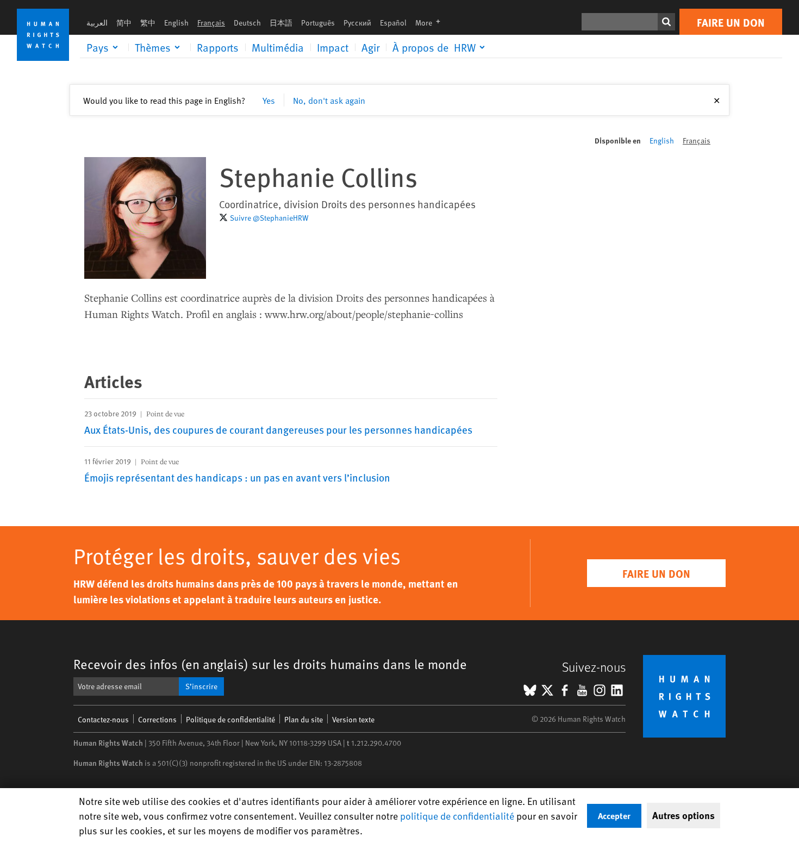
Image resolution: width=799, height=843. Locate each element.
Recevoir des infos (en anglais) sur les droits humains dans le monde (270, 664)
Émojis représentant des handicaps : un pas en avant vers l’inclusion (237, 477)
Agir (370, 47)
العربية (97, 22)
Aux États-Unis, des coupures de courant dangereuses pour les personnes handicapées (278, 429)
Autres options (683, 815)
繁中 (147, 22)
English (176, 22)
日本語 (281, 22)
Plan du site (303, 719)
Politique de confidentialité (230, 719)
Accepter (614, 815)
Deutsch (247, 22)
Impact (332, 47)
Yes (269, 100)
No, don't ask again (329, 100)
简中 (124, 22)
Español (393, 22)
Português (318, 22)
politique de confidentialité (457, 815)
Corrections (157, 719)
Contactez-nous (103, 719)
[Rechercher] (666, 21)
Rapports (218, 47)
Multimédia (278, 47)
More (431, 22)
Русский (357, 22)
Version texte (353, 719)
